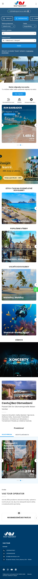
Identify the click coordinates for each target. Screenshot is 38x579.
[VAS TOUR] (9, 535)
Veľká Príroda (7, 434)
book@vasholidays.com (13, 556)
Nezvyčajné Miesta (22, 434)
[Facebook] (4, 569)
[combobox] (7, 26)
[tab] (7, 435)
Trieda (25, 23)
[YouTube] (12, 569)
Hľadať (19, 46)
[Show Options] (13, 26)
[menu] (36, 4)
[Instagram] (8, 569)
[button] (1, 18)
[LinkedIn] (16, 569)
